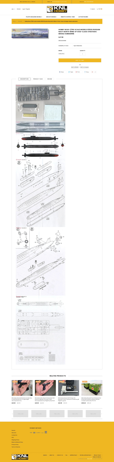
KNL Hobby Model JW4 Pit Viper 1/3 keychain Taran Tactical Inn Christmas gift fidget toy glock (68, 399)
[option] (22, 390)
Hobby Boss (61, 53)
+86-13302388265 (88, 1)
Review (50, 79)
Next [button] (101, 391)
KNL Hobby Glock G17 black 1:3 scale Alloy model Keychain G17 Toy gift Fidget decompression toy (22, 399)
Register (28, 9)
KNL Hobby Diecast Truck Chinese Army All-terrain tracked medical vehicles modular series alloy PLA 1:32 (91, 399)
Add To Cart (80, 60)
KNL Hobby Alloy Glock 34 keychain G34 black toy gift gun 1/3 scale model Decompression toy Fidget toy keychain (45, 399)
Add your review (62, 40)
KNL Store (89, 458)
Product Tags (38, 79)
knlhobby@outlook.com (59, 1)
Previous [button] (13, 391)
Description (24, 79)
